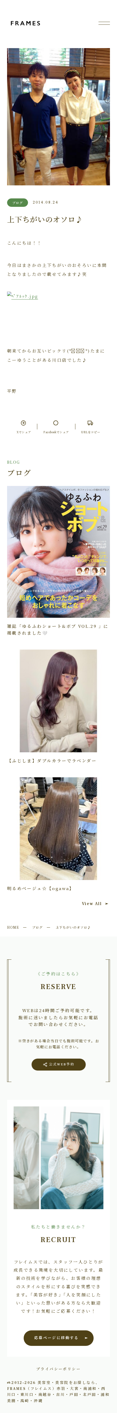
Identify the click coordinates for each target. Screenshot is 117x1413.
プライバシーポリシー (58, 1368)
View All (92, 903)
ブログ (37, 927)
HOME (13, 927)
